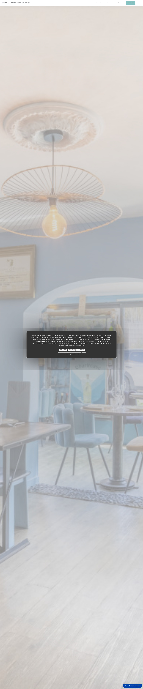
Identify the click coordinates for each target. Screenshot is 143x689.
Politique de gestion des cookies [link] (72, 354)
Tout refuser (72, 349)
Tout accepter (63, 349)
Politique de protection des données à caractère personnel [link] (72, 352)
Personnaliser (80, 349)
